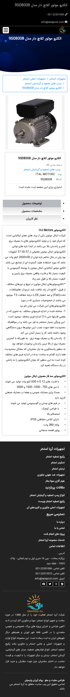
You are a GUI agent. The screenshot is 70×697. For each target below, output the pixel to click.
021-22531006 (56, 14)
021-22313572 (44, 573)
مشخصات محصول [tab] (32, 211)
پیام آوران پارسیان (34, 680)
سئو (46, 680)
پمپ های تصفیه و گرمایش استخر (42, 169)
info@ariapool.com (53, 22)
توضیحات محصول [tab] (32, 203)
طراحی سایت (57, 680)
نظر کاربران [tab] (32, 219)
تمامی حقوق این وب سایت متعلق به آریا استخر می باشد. (37, 686)
